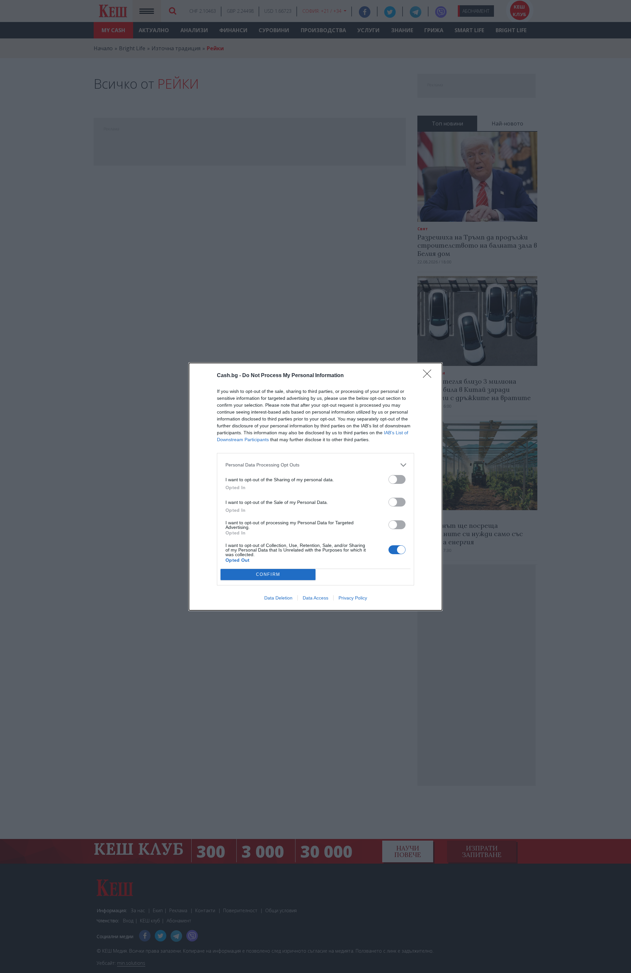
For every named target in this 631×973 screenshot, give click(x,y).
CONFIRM (268, 574)
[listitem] (315, 465)
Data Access (315, 597)
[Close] (429, 376)
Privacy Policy (353, 597)
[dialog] (315, 486)
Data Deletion (278, 597)
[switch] (397, 479)
